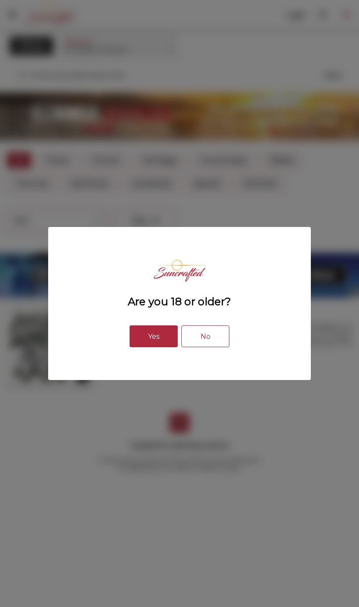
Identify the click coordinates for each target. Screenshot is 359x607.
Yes (153, 336)
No (206, 336)
